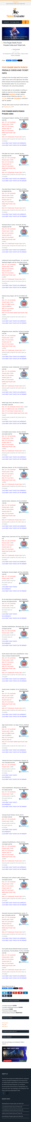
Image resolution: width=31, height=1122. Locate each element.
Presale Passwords (15, 55)
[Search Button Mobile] (23, 22)
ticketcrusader (16, 49)
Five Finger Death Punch (8, 53)
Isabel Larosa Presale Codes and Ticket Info (12, 1113)
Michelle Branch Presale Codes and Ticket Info (13, 1103)
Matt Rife (4, 1024)
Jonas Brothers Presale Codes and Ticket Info (12, 1116)
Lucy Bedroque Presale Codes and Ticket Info (12, 1110)
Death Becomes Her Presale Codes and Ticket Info (15, 3)
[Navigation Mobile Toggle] (27, 22)
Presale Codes (24, 53)
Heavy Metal (18, 53)
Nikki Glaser (5, 1026)
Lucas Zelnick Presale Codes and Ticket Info (12, 1107)
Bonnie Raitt (5, 1023)
